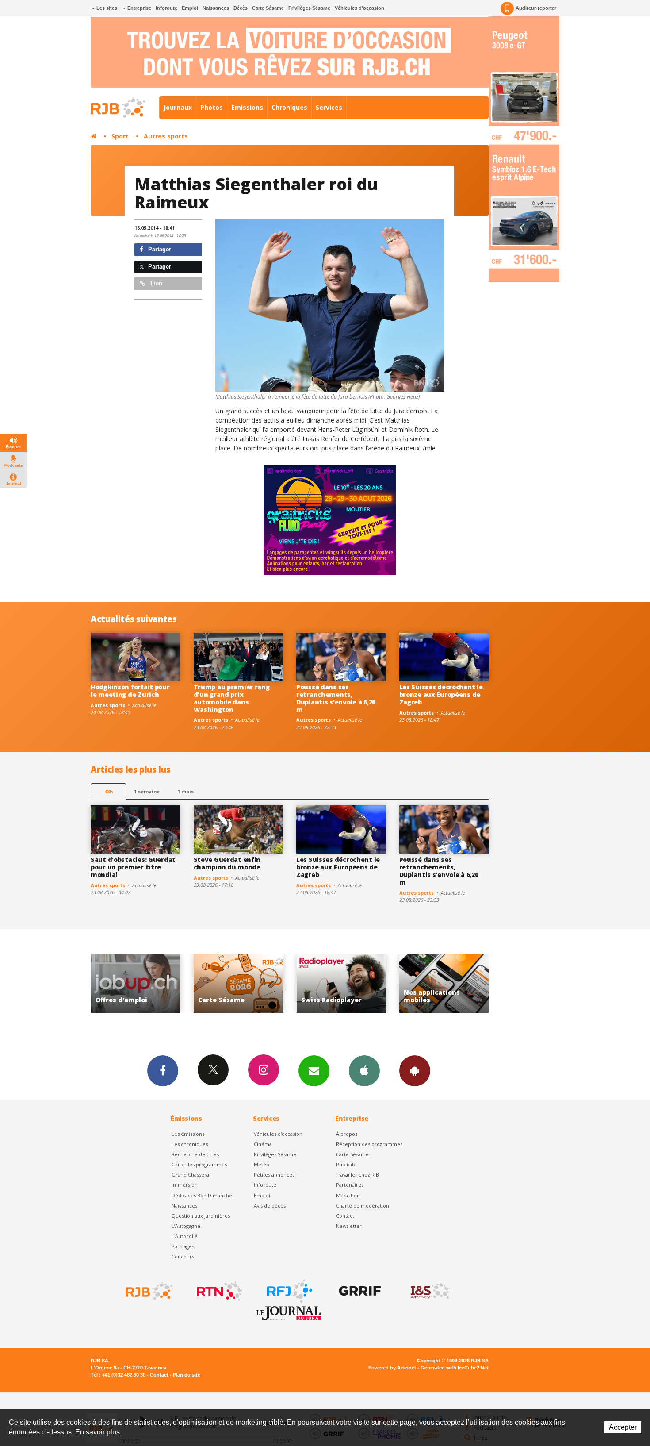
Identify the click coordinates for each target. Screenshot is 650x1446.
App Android (414, 1070)
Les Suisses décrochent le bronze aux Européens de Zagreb (441, 694)
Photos (211, 107)
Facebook (162, 1070)
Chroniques (289, 107)
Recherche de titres (195, 1154)
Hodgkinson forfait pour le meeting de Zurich (130, 691)
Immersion (185, 1185)
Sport (120, 136)
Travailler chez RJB (357, 1174)
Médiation (348, 1195)
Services (329, 107)
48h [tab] (108, 791)
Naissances (216, 8)
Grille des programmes (199, 1164)
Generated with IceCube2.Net (455, 1367)
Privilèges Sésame (309, 8)
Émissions (247, 107)
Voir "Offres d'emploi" (444, 983)
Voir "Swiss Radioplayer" (238, 983)
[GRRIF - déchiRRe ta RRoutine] (359, 1291)
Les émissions (188, 1134)
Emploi (190, 8)
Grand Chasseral (191, 1174)
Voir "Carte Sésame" (135, 983)
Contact (345, 1216)
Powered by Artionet (392, 1367)
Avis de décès (270, 1205)
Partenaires (349, 1185)
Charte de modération (362, 1205)
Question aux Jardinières (201, 1216)
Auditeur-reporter (536, 8)
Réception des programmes (369, 1144)
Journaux (178, 107)
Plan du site (186, 1374)
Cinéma (263, 1144)
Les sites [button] (106, 8)
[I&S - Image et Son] (429, 1291)
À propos (346, 1134)
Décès (240, 8)
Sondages (183, 1246)
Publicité (346, 1164)
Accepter (623, 1427)
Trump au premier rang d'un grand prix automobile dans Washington (232, 698)
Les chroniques (190, 1144)
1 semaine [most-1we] (147, 791)
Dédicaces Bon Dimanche (202, 1195)
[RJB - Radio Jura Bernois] (148, 1291)
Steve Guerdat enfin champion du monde (227, 863)
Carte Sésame (268, 8)
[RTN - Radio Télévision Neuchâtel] (218, 1291)
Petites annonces (274, 1174)
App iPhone (364, 1070)
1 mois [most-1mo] (185, 791)
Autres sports (166, 136)
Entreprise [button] (138, 8)
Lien (155, 283)
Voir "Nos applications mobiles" (341, 983)
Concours (183, 1256)
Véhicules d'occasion (359, 8)
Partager (158, 249)
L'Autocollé (185, 1236)
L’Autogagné (186, 1226)
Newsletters (313, 1070)
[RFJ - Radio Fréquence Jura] (288, 1291)
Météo (261, 1164)
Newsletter (349, 1226)
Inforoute (166, 8)
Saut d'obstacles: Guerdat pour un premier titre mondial (133, 867)
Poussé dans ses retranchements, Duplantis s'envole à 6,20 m (335, 698)
